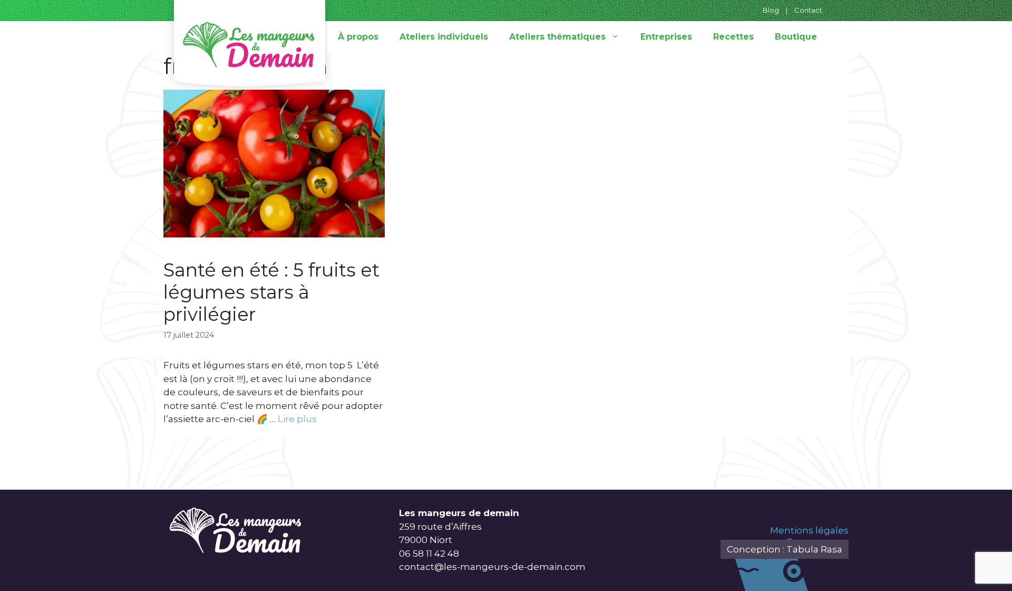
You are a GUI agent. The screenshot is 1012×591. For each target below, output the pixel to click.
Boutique (796, 37)
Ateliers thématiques (557, 37)
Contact (808, 10)
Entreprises (666, 37)
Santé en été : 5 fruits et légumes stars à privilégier (271, 292)
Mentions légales (809, 530)
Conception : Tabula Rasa (784, 549)
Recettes (733, 37)
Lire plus (297, 419)
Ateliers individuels (444, 37)
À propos (358, 37)
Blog (771, 10)
